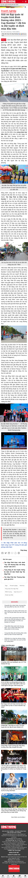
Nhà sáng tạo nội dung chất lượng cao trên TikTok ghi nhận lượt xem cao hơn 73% (15, 612)
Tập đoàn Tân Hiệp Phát (12, 588)
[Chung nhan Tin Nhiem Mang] (14, 868)
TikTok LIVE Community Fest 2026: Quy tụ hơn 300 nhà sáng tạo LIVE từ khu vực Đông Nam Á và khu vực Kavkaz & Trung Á (14, 620)
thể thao (22, 585)
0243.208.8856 (16, 859)
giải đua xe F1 (18, 592)
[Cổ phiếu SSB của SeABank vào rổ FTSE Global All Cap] (14, 654)
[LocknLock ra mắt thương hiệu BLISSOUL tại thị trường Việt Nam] (14, 781)
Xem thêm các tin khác (18, 817)
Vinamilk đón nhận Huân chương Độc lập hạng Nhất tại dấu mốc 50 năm (15, 606)
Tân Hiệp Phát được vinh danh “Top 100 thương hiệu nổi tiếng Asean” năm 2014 (14, 564)
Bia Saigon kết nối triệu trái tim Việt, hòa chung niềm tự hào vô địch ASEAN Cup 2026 (13, 705)
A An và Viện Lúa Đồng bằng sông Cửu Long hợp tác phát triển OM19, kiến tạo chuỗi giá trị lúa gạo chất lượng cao (13, 683)
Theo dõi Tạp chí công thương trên (10, 34)
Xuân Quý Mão (9, 595)
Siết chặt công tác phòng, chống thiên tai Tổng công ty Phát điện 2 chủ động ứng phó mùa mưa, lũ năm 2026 (14, 810)
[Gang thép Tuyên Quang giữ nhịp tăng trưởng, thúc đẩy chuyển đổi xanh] (14, 738)
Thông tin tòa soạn (14, 850)
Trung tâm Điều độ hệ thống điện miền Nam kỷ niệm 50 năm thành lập (15, 633)
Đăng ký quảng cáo (14, 854)
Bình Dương (9, 592)
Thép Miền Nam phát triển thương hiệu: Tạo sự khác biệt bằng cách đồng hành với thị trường (14, 627)
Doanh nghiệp (8, 11)
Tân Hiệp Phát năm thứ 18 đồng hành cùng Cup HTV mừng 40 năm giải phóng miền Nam (14, 545)
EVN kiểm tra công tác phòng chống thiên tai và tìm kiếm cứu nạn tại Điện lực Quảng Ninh (15, 640)
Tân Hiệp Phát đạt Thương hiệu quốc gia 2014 (14, 578)
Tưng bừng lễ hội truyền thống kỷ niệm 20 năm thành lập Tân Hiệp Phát (14, 572)
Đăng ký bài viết (14, 852)
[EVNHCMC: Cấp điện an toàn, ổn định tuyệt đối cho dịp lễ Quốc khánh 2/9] (14, 718)
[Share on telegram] (18, 553)
